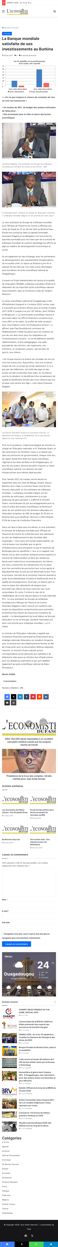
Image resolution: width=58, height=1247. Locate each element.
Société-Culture (8, 1204)
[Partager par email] (7, 702)
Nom (4, 900)
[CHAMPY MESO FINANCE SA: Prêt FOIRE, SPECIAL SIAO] (9, 1013)
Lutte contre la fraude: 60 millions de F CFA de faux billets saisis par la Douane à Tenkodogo (37, 1062)
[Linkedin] (20, 696)
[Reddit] (39, 696)
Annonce (6, 1151)
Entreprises (7, 1177)
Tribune (5, 1209)
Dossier (5, 1169)
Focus (4, 1186)
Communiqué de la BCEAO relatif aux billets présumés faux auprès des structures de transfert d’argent (36, 1024)
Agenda (5, 1146)
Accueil (7, 28)
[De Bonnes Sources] (15, 829)
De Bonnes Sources (11, 839)
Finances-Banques (10, 1182)
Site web (6, 922)
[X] (13, 696)
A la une (15, 28)
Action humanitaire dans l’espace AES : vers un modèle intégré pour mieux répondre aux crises (36, 1103)
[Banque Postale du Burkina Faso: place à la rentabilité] (9, 1051)
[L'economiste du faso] (17, 11)
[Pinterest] (33, 696)
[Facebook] (7, 696)
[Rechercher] (54, 12)
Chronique (6, 1160)
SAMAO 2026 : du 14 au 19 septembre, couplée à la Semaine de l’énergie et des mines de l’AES (37, 1037)
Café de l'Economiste (11, 1155)
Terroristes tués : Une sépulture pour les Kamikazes (40, 842)
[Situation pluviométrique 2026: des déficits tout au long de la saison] (9, 1127)
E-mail (5, 911)
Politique (5, 1191)
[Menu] (3, 12)
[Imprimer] (13, 702)
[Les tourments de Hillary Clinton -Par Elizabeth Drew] (15, 800)
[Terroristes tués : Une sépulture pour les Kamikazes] (43, 829)
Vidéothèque (7, 1213)
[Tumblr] (26, 696)
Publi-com (6, 1195)
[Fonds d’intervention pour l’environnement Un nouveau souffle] (43, 800)
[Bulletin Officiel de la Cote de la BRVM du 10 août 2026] (9, 1092)
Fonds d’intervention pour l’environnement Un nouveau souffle (42, 812)
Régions (5, 1200)
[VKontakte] (46, 696)
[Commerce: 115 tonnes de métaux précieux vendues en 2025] (9, 1114)
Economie (6, 1173)
